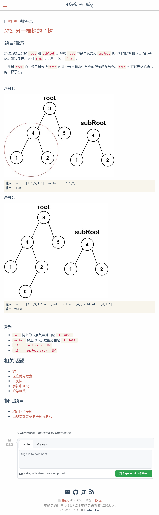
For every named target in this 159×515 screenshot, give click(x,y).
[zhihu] (84, 492)
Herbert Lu (91, 510)
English (11, 21)
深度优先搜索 (22, 376)
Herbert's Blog (79, 5)
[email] (67, 492)
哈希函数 (19, 391)
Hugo (65, 500)
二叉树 (17, 381)
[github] (76, 492)
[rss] (92, 492)
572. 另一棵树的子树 (28, 31)
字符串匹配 (20, 386)
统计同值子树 (22, 411)
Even (98, 500)
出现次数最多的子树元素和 (32, 416)
